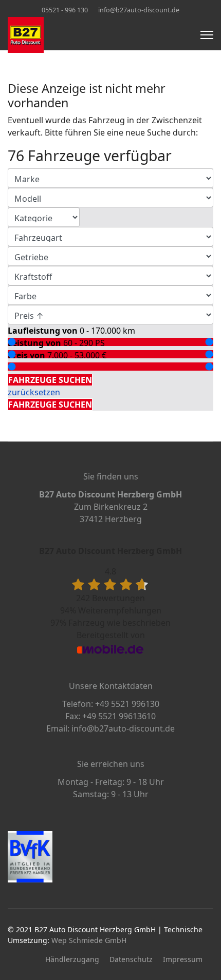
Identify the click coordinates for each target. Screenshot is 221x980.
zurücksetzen (34, 392)
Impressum (182, 959)
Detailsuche (33, 367)
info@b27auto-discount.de (138, 10)
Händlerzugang (72, 959)
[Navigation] (206, 35)
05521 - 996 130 (65, 10)
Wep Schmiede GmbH (88, 940)
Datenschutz (131, 959)
